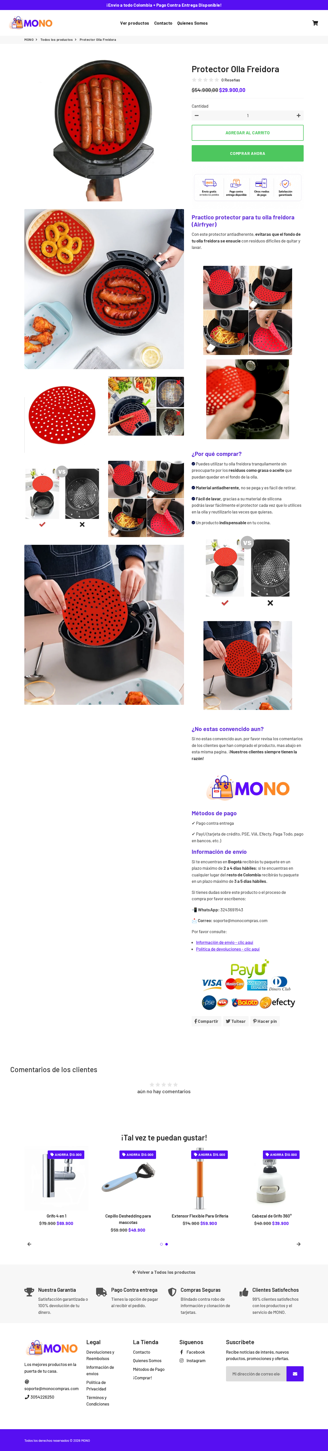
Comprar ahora (247, 153)
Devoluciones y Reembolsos (100, 1355)
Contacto (163, 22)
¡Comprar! (142, 1377)
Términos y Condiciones (97, 1401)
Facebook (195, 1351)
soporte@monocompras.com (51, 1388)
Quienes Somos (192, 22)
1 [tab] (161, 1244)
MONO (29, 40)
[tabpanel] (56, 1190)
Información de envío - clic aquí (224, 942)
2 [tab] (166, 1244)
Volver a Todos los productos (166, 1272)
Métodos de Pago (149, 1369)
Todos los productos (56, 40)
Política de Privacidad (96, 1385)
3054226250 (42, 1396)
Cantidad (200, 105)
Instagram (196, 1360)
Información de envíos (100, 1370)
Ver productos (134, 22)
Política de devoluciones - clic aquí (228, 948)
